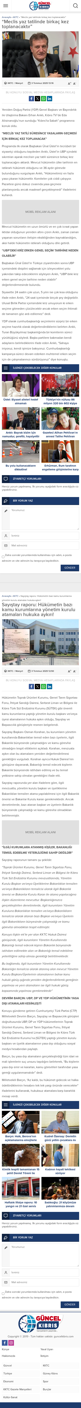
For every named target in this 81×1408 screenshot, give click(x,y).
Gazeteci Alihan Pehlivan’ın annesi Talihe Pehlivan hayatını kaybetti (60, 436)
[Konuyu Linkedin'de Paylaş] (49, 98)
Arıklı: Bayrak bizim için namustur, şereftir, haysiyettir (20, 434)
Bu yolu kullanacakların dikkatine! (21, 467)
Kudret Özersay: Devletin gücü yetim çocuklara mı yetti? (60, 1140)
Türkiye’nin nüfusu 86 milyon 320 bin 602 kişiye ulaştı (60, 403)
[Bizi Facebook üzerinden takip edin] (5, 1343)
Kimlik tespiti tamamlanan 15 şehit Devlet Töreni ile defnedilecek (20, 1173)
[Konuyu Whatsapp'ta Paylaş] (43, 98)
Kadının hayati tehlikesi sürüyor (60, 1171)
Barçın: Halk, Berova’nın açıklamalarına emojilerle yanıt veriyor (21, 1140)
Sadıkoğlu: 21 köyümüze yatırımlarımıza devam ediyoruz (60, 1206)
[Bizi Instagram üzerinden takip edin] (11, 1343)
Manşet (19, 83)
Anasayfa (6, 17)
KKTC (15, 17)
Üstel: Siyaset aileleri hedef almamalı (20, 401)
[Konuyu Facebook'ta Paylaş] (31, 98)
